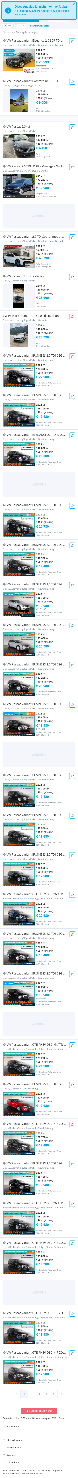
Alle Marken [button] (13, 1426)
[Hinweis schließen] (74, 3)
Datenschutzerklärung (39, 1470)
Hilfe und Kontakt (11, 1470)
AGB (24, 1470)
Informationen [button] (14, 1447)
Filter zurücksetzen (39, 25)
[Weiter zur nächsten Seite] (61, 1394)
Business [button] (11, 1454)
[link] (16, 1394)
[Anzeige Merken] (72, 41)
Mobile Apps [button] (13, 1462)
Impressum (58, 1470)
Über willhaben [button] (14, 1440)
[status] (39, 10)
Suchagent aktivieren (40, 1410)
